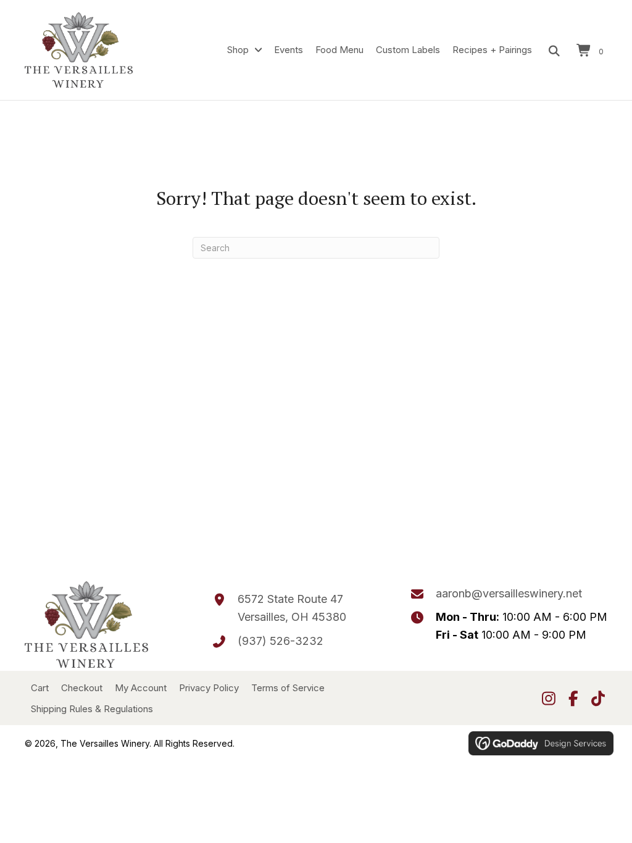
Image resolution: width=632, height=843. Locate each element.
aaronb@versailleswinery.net (509, 593)
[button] (548, 698)
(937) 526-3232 (280, 640)
